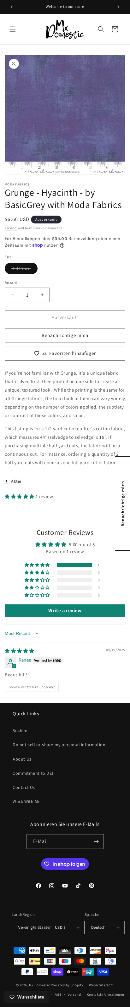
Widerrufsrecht (101, 985)
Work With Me (26, 801)
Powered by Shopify (67, 984)
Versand (11, 228)
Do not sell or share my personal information (59, 744)
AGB (58, 994)
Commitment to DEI (33, 773)
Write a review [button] (64, 610)
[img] (19, 651)
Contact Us (24, 787)
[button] (13, 29)
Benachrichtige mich (65, 335)
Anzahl (11, 282)
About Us (22, 759)
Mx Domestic (39, 984)
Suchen (20, 730)
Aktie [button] (16, 481)
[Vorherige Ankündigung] (12, 7)
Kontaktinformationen (105, 994)
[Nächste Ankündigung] (118, 7)
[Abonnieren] (96, 841)
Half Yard (24, 269)
